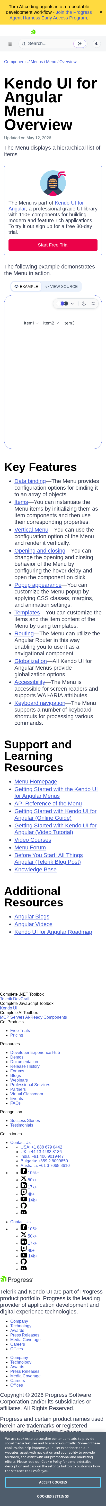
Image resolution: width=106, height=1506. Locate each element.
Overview (68, 62)
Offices (16, 1349)
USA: (41, 1147)
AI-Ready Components (46, 1017)
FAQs (15, 1103)
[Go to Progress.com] (16, 1282)
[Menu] (9, 43)
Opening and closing (39, 550)
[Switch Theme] (97, 44)
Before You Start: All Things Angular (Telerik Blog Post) (48, 858)
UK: (41, 1152)
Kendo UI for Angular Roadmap (53, 932)
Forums (17, 1071)
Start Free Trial (53, 245)
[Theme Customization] (93, 303)
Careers (17, 1344)
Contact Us (20, 1142)
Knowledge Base (35, 869)
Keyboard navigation (39, 703)
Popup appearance (37, 585)
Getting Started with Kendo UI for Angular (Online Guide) (55, 814)
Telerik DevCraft (14, 999)
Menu (51, 62)
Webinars (19, 1080)
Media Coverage (25, 1340)
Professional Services (30, 1085)
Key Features (40, 467)
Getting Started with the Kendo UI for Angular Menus (56, 792)
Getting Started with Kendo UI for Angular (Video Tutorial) (55, 828)
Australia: (45, 1165)
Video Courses (32, 840)
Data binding (30, 481)
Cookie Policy (51, 1461)
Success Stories (25, 1120)
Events (16, 1098)
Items (21, 502)
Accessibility (29, 682)
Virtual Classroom (26, 1094)
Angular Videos (33, 924)
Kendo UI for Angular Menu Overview (50, 104)
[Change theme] (65, 303)
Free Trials (20, 1030)
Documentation (24, 1062)
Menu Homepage (35, 781)
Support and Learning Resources (38, 756)
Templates (27, 612)
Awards (17, 1330)
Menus (37, 62)
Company (19, 1321)
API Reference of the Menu (48, 803)
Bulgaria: (44, 1161)
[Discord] (24, 1213)
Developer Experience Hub (35, 1052)
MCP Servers (12, 1017)
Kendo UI (8, 1008)
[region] (53, 1469)
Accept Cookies (53, 1482)
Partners (18, 1089)
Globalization (30, 661)
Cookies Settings (53, 1496)
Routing (24, 633)
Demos (16, 1057)
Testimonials (21, 1125)
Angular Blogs (31, 916)
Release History (25, 1066)
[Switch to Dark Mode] (84, 303)
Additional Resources (33, 896)
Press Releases (24, 1335)
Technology (20, 1326)
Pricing (16, 1035)
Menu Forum (30, 847)
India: (42, 1156)
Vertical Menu (31, 529)
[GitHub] (24, 1207)
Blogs (15, 1075)
